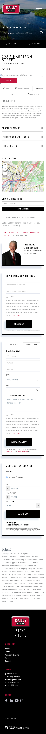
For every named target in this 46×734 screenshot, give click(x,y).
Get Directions (23, 209)
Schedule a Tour (32, 345)
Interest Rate (10, 501)
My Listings (28, 251)
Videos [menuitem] (7, 658)
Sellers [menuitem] (7, 651)
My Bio (35, 253)
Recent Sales (37, 251)
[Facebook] (6, 701)
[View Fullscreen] (5, 173)
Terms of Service (22, 451)
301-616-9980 (12, 44)
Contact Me (28, 253)
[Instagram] (21, 701)
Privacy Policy (16, 315)
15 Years (21, 477)
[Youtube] (16, 701)
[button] (41, 33)
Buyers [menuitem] (7, 648)
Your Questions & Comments (16, 395)
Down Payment (11, 493)
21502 (6, 235)
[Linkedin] (11, 701)
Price (7, 484)
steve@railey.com (14, 679)
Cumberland (34, 232)
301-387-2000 (12, 685)
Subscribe (19, 324)
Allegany (24, 232)
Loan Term (9, 472)
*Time (7, 385)
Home (4, 232)
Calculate (23, 514)
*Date (7, 375)
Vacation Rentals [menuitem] (12, 655)
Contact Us (14, 345)
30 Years (11, 477)
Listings (11, 232)
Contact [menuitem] (8, 661)
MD (18, 232)
